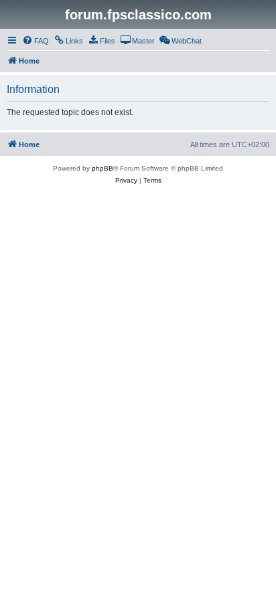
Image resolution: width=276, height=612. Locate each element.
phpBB (102, 168)
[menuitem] (35, 41)
